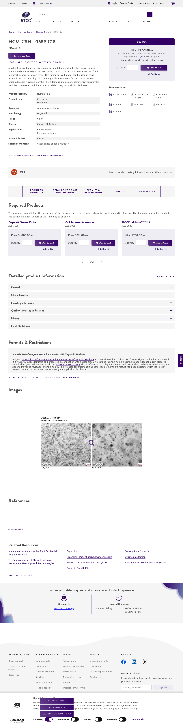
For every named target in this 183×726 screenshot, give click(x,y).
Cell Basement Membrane (79, 222)
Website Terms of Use (74, 688)
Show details (137, 719)
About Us (146, 21)
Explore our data (22, 55)
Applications (41, 21)
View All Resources (22, 575)
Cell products (43, 666)
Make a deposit (43, 688)
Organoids (72, 551)
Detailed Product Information (65, 191)
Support (23, 3)
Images (121, 191)
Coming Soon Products (137, 551)
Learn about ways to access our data (35, 62)
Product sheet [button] (120, 94)
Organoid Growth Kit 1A (22, 222)
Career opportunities (101, 671)
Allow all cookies (57, 700)
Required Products (36, 191)
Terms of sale (69, 671)
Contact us (95, 677)
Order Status (144, 3)
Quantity (121, 67)
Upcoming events (99, 661)
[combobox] (91, 14)
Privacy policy (70, 661)
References (147, 191)
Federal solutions (45, 682)
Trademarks (69, 682)
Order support (15, 661)
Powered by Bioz (17, 529)
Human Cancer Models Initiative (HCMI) (87, 562)
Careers (11, 3)
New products (43, 661)
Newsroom (95, 666)
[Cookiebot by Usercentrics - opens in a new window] (17, 721)
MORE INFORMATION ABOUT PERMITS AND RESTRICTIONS (44, 377)
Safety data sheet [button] (162, 96)
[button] (149, 14)
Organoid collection (135, 556)
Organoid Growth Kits (78, 568)
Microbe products (45, 671)
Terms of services (72, 677)
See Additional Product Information (34, 155)
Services (96, 21)
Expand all (167, 276)
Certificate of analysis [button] (141, 96)
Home (11, 32)
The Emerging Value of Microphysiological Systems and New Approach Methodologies (31, 562)
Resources (131, 21)
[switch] (75, 719)
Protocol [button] (117, 104)
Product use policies (73, 666)
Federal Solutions (113, 21)
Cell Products (58, 21)
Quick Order (158, 3)
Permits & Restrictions (93, 191)
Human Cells (42, 32)
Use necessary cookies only (57, 714)
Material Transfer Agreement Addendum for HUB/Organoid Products (58, 359)
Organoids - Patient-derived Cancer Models (89, 556)
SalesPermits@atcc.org (68, 364)
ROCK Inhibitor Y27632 (136, 222)
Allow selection (57, 707)
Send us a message (64, 608)
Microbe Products (78, 21)
